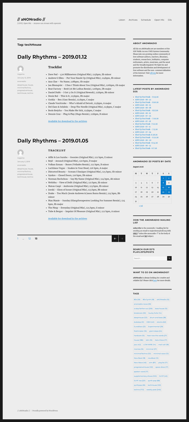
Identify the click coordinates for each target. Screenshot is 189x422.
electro (161, 322)
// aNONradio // (31, 19)
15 (163, 187)
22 (163, 192)
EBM (150, 322)
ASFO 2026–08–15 (143, 105)
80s (137, 299)
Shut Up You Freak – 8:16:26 (147, 102)
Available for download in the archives (67, 121)
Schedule (146, 20)
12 (30, 238)
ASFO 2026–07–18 (143, 121)
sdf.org (153, 73)
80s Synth (148, 299)
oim (152, 363)
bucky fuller (155, 313)
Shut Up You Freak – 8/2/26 (146, 110)
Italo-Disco (161, 340)
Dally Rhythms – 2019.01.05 (52, 140)
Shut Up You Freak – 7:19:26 (147, 119)
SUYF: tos (139, 381)
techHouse (21, 93)
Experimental (155, 326)
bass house (161, 308)
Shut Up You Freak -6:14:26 (146, 143)
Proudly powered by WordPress (45, 411)
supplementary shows (145, 376)
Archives (133, 20)
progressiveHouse (24, 90)
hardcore (139, 335)
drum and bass (158, 317)
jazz (137, 344)
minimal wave (161, 354)
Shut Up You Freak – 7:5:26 (146, 129)
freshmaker (140, 331)
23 (169, 192)
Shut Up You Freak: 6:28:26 (146, 135)
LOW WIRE (149, 344)
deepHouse (22, 85)
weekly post (153, 390)
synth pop (154, 381)
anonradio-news (142, 304)
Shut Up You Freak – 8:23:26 (147, 97)
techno (30, 93)
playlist (163, 363)
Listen (122, 20)
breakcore (140, 313)
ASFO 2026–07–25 (143, 116)
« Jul (141, 206)
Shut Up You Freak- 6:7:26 (146, 148)
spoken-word (141, 372)
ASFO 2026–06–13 (143, 146)
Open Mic (159, 20)
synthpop (139, 385)
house (30, 85)
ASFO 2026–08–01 (143, 113)
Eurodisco (140, 326)
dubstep (139, 322)
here (155, 280)
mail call (163, 344)
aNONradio (163, 299)
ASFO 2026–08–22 (143, 100)
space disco (161, 367)
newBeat (153, 358)
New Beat (139, 358)
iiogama (20, 74)
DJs (170, 20)
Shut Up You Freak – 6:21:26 (147, 137)
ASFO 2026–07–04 (143, 132)
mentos (138, 349)
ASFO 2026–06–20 (143, 140)
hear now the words (157, 335)
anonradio (21, 81)
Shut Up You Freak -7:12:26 (146, 124)
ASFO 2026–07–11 (143, 127)
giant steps (155, 331)
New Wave (140, 363)
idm (149, 340)
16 (169, 187)
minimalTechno (24, 88)
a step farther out (143, 308)
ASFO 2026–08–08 (143, 108)
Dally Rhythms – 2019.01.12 (52, 57)
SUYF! (163, 376)
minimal (151, 349)
